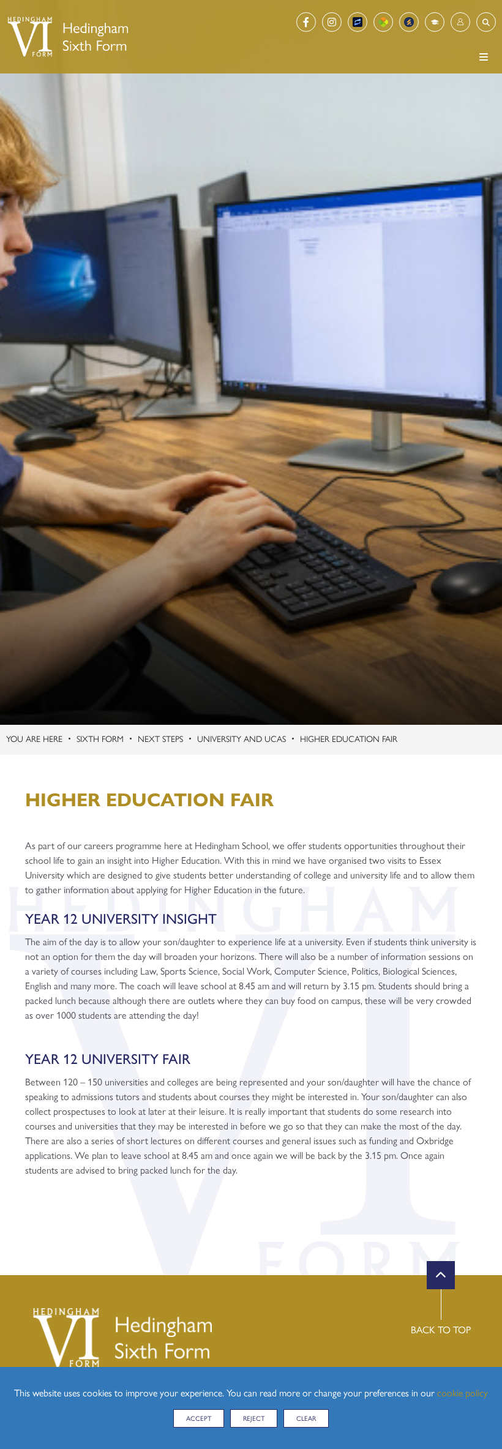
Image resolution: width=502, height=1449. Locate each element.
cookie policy (462, 1392)
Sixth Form (100, 738)
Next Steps (160, 738)
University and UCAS (241, 738)
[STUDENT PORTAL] (460, 22)
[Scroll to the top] (441, 1275)
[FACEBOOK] (306, 22)
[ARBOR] (383, 22)
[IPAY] (357, 22)
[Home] (67, 36)
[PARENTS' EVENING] (409, 22)
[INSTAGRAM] (332, 22)
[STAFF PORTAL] (434, 22)
